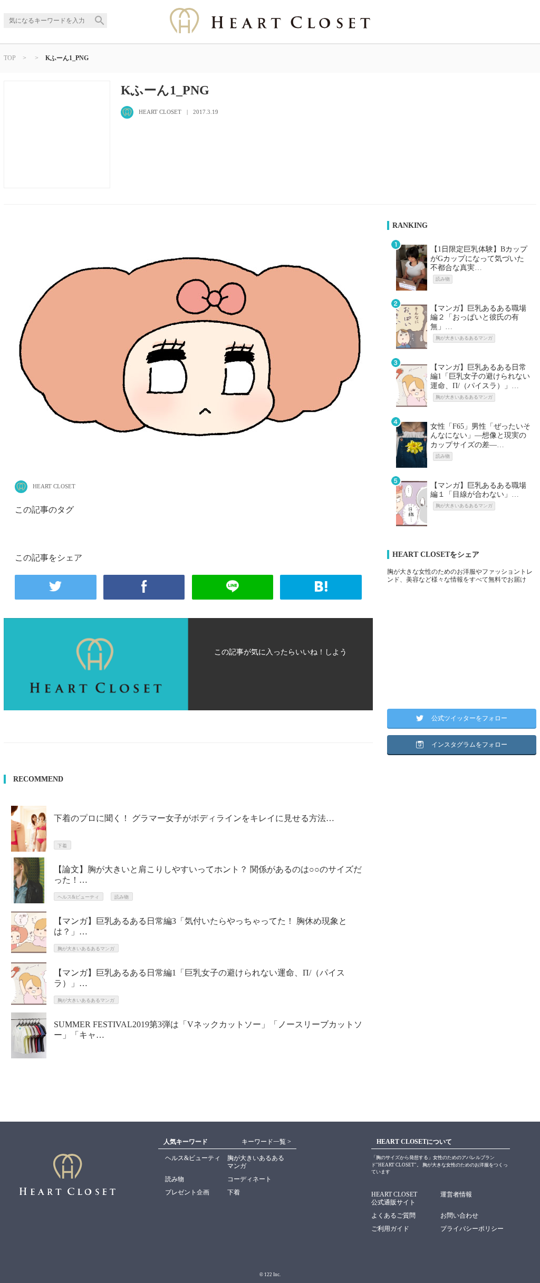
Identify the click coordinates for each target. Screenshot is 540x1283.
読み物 (174, 1179)
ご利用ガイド (390, 1228)
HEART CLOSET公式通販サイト (394, 1198)
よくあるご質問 (393, 1215)
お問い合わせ (459, 1215)
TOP (10, 58)
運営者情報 (456, 1194)
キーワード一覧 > (266, 1141)
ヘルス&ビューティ (192, 1158)
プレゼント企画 (187, 1192)
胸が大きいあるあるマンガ (255, 1162)
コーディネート (249, 1179)
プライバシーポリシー (472, 1228)
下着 (233, 1192)
